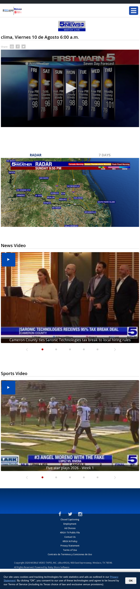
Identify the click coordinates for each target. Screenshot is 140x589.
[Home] (24, 10)
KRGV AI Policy (70, 541)
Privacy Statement (70, 545)
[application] (70, 88)
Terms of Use (70, 550)
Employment (69, 523)
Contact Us (70, 536)
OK (131, 580)
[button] (70, 88)
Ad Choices (70, 528)
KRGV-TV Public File (70, 532)
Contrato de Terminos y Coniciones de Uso (70, 554)
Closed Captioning (70, 519)
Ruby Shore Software (58, 567)
